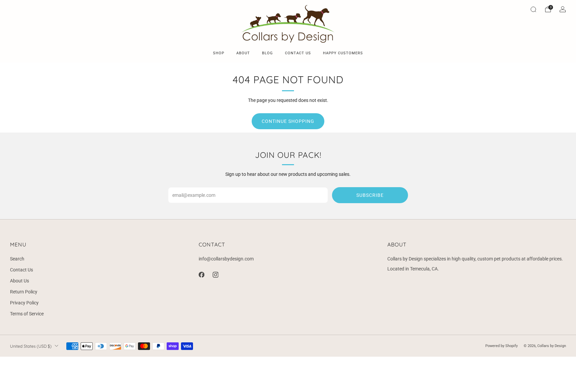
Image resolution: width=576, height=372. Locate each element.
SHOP (218, 53)
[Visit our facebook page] (201, 275)
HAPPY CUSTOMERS (343, 53)
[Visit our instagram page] (215, 275)
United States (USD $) (31, 346)
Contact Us (21, 269)
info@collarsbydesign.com (226, 258)
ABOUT (243, 53)
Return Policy (23, 291)
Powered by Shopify (501, 346)
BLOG (267, 53)
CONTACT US (298, 53)
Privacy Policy (24, 302)
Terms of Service (27, 313)
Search (17, 258)
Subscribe (370, 195)
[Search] (533, 9)
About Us (19, 280)
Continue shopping (288, 121)
